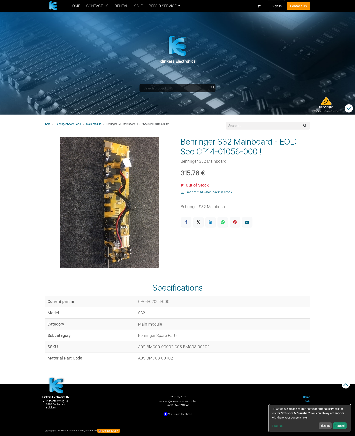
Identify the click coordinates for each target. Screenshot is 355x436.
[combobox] (177, 88)
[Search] (305, 126)
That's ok (339, 426)
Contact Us (298, 6)
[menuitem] (75, 6)
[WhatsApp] (223, 222)
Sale (47, 124)
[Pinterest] (235, 222)
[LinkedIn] (211, 222)
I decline (325, 426)
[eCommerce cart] (259, 6)
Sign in (277, 6)
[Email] (247, 222)
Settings (277, 426)
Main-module (93, 124)
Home (306, 397)
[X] (198, 222)
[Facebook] (186, 222)
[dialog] (310, 418)
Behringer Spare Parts (68, 124)
